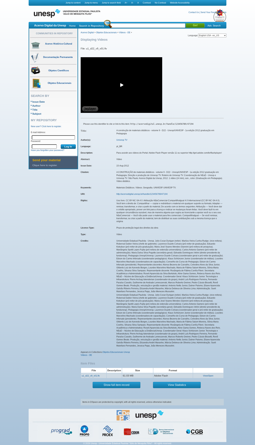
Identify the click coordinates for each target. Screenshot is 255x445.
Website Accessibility (180, 3)
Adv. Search (214, 25)
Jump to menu (91, 3)
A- (132, 3)
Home (72, 25)
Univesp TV (121, 140)
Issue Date (38, 101)
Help (224, 12)
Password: (36, 141)
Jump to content (73, 3)
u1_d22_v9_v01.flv (91, 376)
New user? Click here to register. (46, 126)
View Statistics (177, 384)
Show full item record (116, 384)
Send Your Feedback (210, 12)
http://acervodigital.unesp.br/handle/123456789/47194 (142, 194)
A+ (126, 3)
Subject (36, 113)
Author (36, 105)
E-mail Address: (38, 132)
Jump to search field (111, 3)
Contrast (147, 3)
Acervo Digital (87, 32)
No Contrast (160, 3)
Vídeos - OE (124, 32)
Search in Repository (91, 25)
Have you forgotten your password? (47, 150)
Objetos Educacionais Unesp (116, 352)
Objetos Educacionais (106, 32)
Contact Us (194, 12)
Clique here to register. (44, 165)
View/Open (208, 376)
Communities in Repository (54, 33)
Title (34, 109)
